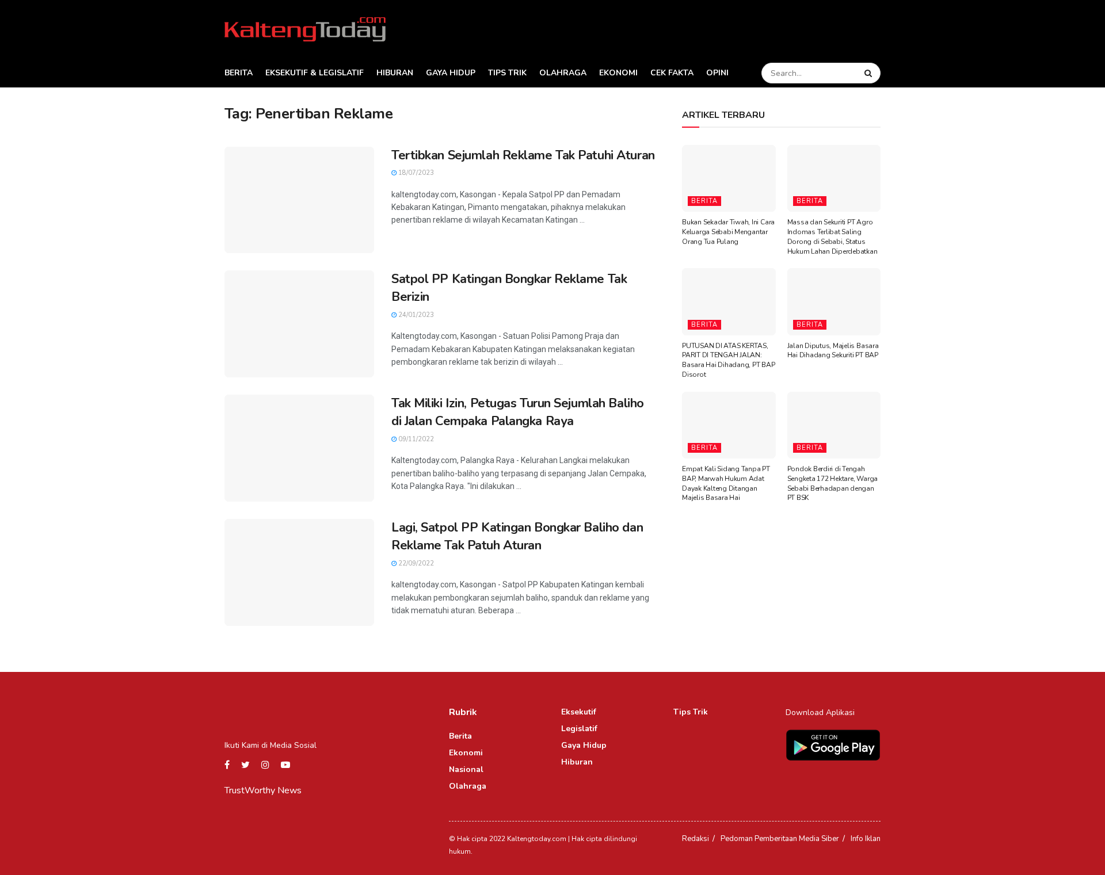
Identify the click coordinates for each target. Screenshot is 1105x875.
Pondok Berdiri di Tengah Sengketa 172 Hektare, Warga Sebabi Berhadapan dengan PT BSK (832, 483)
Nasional (466, 769)
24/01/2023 (415, 315)
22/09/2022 (415, 563)
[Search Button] (870, 73)
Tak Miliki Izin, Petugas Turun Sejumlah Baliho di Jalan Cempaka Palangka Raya (517, 412)
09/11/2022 (415, 439)
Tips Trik (507, 72)
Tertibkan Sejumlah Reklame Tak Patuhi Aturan (523, 155)
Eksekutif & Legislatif (314, 72)
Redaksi (695, 839)
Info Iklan (866, 839)
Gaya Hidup (450, 72)
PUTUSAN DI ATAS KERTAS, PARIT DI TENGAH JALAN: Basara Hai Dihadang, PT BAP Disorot (728, 360)
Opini (717, 72)
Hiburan (394, 72)
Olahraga (562, 72)
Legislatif (579, 728)
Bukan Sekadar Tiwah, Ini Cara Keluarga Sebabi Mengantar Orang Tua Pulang (728, 231)
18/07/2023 (415, 173)
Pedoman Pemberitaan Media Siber (780, 839)
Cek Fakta (672, 72)
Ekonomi (618, 72)
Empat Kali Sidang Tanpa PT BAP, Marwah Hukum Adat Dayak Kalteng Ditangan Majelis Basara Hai (726, 483)
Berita (238, 72)
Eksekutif (578, 711)
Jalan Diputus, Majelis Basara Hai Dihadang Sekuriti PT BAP (833, 350)
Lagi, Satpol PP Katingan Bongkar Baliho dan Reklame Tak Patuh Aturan (517, 536)
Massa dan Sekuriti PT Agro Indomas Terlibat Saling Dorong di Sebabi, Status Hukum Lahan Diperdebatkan (832, 236)
